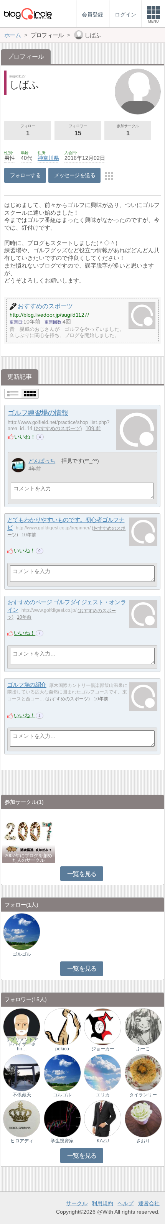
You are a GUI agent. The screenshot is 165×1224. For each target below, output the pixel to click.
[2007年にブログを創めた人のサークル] (28, 836)
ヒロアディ (21, 1141)
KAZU (103, 1141)
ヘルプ (125, 1203)
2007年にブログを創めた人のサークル (28, 858)
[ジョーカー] (102, 1026)
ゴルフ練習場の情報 (38, 413)
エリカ (103, 1095)
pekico (62, 1049)
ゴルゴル (22, 954)
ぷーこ (143, 1049)
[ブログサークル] (27, 13)
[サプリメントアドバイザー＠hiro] (21, 1026)
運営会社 (149, 1203)
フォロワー (78, 130)
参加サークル (128, 130)
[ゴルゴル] (21, 931)
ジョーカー (102, 1049)
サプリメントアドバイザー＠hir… (22, 1044)
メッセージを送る (74, 175)
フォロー (27, 130)
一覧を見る (82, 874)
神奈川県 (48, 158)
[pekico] (62, 1026)
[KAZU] (102, 1118)
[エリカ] (102, 1072)
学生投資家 (62, 1141)
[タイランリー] (143, 1072)
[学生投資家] (62, 1118)
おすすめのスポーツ (57, 428)
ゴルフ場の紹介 (26, 685)
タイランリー (143, 1095)
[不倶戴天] (21, 1072)
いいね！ (25, 437)
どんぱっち (41, 461)
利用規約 (102, 1203)
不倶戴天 (22, 1095)
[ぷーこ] (143, 1026)
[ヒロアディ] (21, 1118)
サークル (76, 1203)
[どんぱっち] (18, 465)
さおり (143, 1141)
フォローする (25, 175)
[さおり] (143, 1118)
